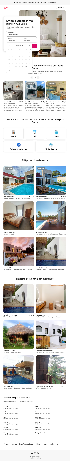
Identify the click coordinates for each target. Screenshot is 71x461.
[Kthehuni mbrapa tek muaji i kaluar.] (9, 45)
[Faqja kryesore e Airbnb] (7, 7)
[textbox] (14, 41)
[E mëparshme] (31, 77)
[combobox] (22, 35)
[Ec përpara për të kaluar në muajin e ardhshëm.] (29, 45)
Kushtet (38, 458)
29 (26, 67)
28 (22, 67)
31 (9, 70)
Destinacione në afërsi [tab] (9, 401)
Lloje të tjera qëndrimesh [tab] (26, 401)
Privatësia (32, 458)
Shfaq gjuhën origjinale (49, 2)
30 (29, 67)
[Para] (38, 77)
